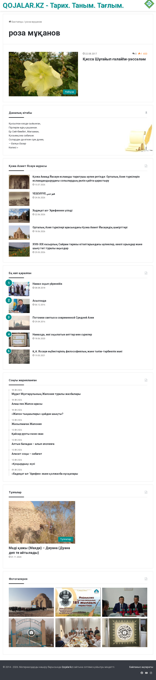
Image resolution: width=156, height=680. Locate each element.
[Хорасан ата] (31, 632)
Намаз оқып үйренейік (47, 283)
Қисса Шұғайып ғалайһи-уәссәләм (114, 59)
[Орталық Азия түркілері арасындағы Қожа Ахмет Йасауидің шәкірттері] (19, 232)
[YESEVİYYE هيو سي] (19, 199)
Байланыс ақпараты (141, 667)
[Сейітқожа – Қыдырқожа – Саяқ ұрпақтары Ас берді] (77, 632)
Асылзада (39, 300)
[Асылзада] (19, 306)
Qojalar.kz (67, 667)
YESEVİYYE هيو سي (44, 193)
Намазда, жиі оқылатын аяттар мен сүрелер (62, 334)
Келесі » (13, 147)
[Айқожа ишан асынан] (31, 602)
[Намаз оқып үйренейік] (19, 289)
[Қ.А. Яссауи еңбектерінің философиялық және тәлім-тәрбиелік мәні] (19, 356)
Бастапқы (17, 21)
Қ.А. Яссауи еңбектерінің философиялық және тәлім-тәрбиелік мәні (77, 351)
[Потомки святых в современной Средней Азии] (19, 323)
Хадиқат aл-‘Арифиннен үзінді (52, 210)
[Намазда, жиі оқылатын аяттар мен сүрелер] (19, 340)
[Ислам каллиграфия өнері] (124, 632)
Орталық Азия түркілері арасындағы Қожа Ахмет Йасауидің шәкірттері (80, 227)
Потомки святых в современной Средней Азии (63, 317)
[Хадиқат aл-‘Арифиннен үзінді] (19, 216)
